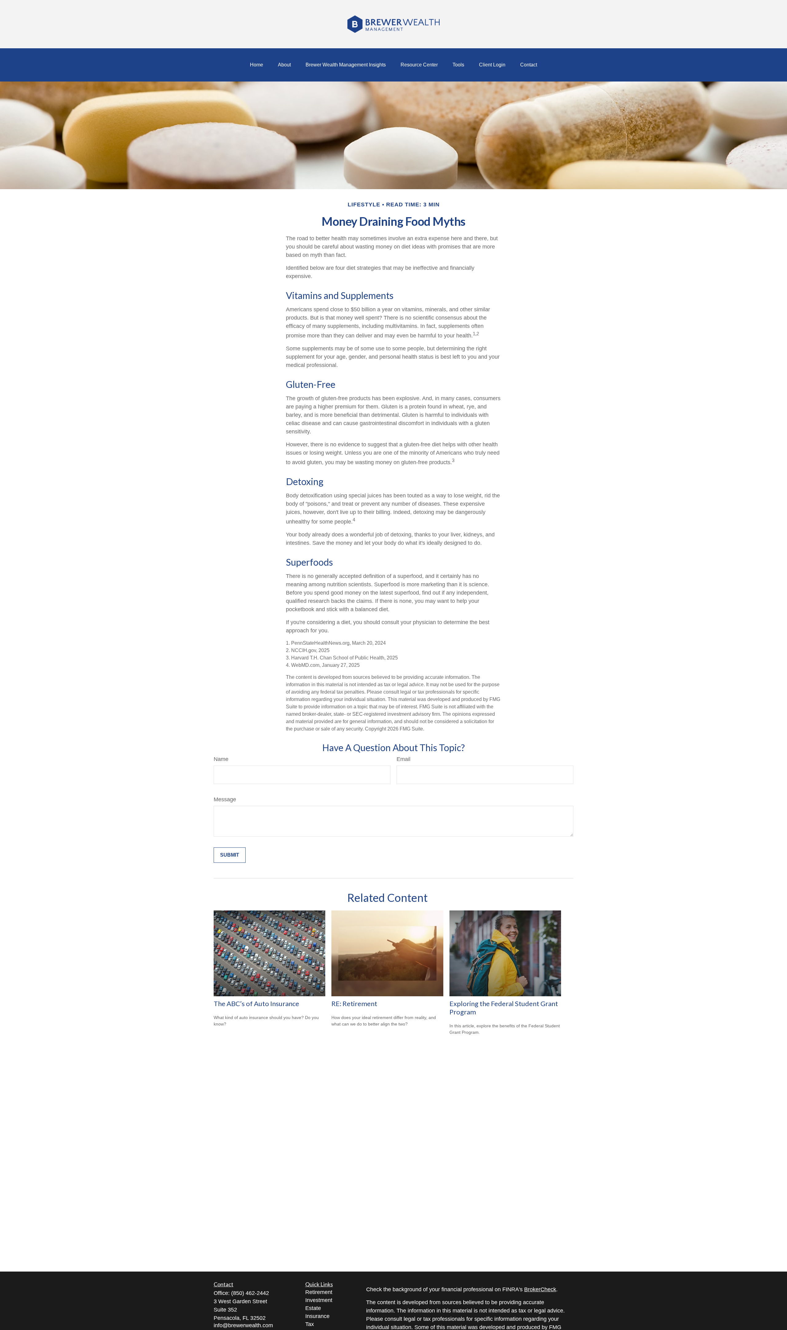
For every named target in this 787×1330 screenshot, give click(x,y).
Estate (313, 1308)
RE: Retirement (354, 1003)
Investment (318, 1300)
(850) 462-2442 (250, 1293)
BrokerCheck (540, 1289)
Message (225, 799)
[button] (257, 65)
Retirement (318, 1292)
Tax (309, 1324)
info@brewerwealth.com (243, 1325)
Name (221, 759)
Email (403, 759)
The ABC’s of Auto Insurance (256, 1003)
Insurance (317, 1316)
